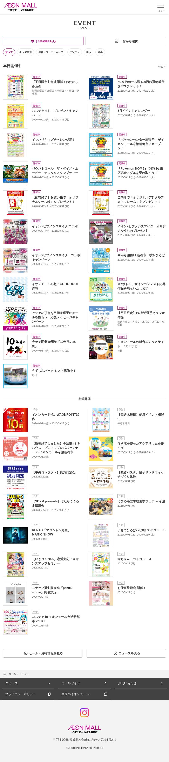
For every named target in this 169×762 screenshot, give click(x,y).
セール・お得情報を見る (46, 653)
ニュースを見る (129, 653)
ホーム (12, 673)
